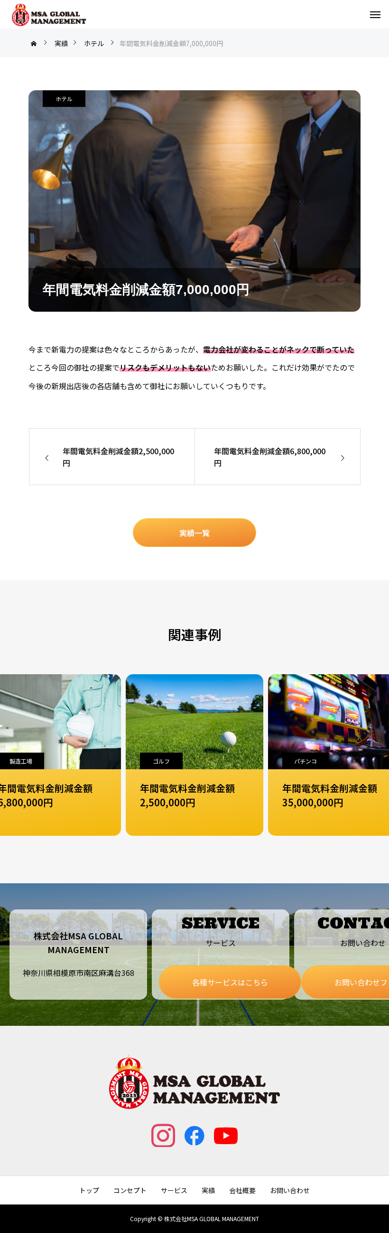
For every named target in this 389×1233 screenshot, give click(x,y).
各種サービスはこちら (230, 982)
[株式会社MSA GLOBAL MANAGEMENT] (49, 14)
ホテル (64, 99)
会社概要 (242, 1190)
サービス (174, 1190)
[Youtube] (226, 1135)
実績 (208, 1190)
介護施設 (305, 761)
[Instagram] (163, 1135)
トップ (89, 1190)
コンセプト (130, 1190)
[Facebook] (194, 1135)
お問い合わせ (290, 1190)
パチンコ (163, 761)
